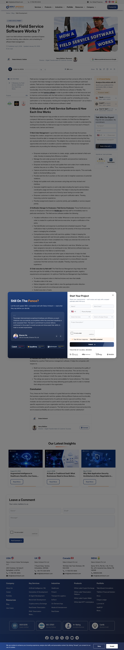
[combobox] (75, 312)
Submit (90, 344)
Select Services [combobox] (76, 317)
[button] (113, 295)
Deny (99, 646)
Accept (112, 646)
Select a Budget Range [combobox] (101, 317)
